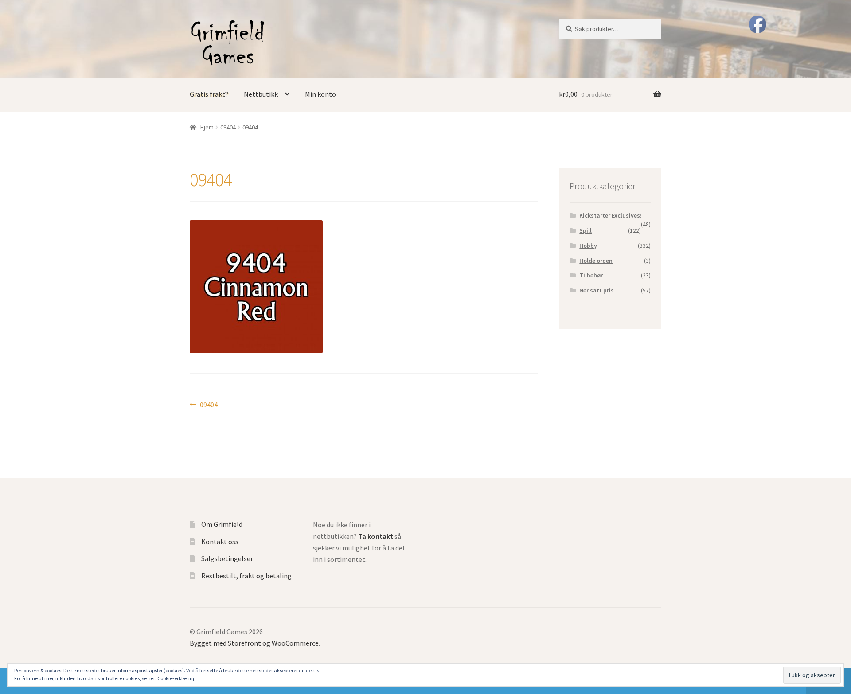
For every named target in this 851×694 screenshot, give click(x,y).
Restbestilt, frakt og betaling (246, 575)
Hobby (588, 246)
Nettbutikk (261, 94)
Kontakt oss (219, 541)
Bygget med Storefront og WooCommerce (254, 643)
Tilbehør (591, 275)
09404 (228, 127)
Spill (585, 230)
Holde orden (596, 261)
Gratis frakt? (209, 94)
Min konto (320, 94)
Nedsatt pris (596, 290)
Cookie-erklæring (176, 678)
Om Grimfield (221, 524)
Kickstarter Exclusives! (610, 215)
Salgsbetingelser (227, 558)
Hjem (207, 127)
